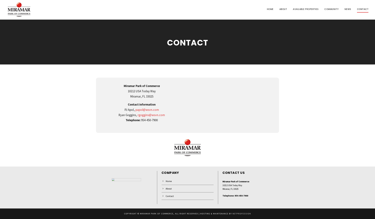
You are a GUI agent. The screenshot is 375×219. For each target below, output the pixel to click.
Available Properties (305, 9)
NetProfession (242, 213)
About (283, 9)
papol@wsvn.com (147, 110)
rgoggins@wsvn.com (151, 115)
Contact (363, 9)
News (348, 9)
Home (270, 9)
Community (331, 9)
